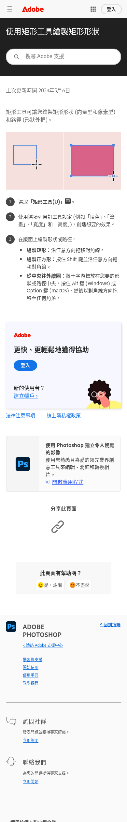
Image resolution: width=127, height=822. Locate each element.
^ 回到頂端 (110, 624)
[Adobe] (33, 9)
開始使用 (30, 667)
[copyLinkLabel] (57, 531)
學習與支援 (32, 659)
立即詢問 (30, 740)
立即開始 (30, 781)
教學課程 (30, 683)
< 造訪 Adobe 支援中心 (43, 645)
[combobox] (63, 57)
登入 (111, 9)
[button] (93, 9)
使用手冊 (30, 675)
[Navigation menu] (10, 9)
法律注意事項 (20, 415)
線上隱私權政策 (64, 415)
